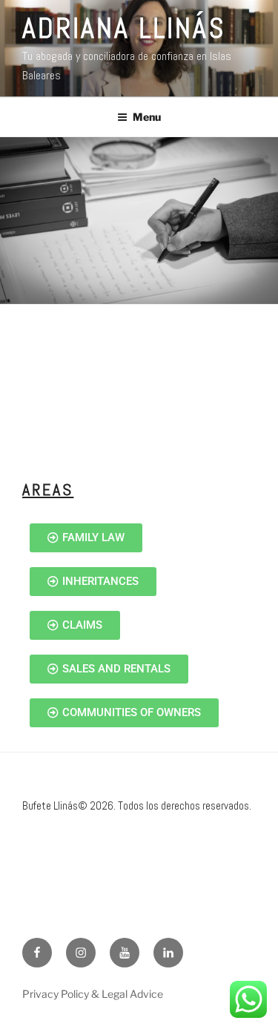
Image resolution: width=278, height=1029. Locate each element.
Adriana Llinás (123, 28)
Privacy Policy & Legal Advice (92, 993)
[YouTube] (124, 952)
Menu (147, 116)
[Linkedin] (168, 952)
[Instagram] (81, 952)
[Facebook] (37, 952)
